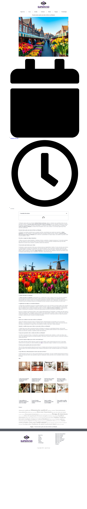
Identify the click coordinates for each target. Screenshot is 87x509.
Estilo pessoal (37, 417)
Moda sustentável (52, 419)
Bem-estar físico (54, 412)
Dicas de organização (30, 416)
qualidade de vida (50, 420)
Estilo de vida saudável (29, 417)
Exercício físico (42, 417)
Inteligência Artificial (36, 419)
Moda (49, 11)
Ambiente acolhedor (51, 410)
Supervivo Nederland (59, 438)
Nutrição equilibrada (60, 419)
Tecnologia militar (27, 424)
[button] (66, 213)
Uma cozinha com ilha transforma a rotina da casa (62, 401)
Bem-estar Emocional (44, 412)
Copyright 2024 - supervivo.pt (43, 447)
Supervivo (22, 11)
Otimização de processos (41, 420)
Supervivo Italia (58, 437)
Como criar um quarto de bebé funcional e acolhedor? (24, 380)
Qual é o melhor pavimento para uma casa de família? (48, 401)
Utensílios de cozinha (60, 424)
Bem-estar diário (34, 412)
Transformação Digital (50, 424)
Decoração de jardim (42, 414)
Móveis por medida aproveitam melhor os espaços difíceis (61, 380)
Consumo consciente (22, 414)
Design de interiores (60, 414)
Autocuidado (22, 412)
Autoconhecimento (60, 410)
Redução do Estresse (58, 420)
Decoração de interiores (32, 414)
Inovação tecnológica (25, 419)
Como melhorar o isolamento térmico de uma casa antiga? (23, 401)
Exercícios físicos (50, 417)
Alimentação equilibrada (24, 410)
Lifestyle (43, 11)
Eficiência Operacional (53, 415)
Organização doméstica (23, 420)
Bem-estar (27, 412)
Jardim (35, 11)
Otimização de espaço (32, 420)
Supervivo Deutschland (60, 433)
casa (41, 342)
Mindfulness (45, 419)
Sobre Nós (57, 442)
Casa (29, 11)
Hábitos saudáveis (60, 417)
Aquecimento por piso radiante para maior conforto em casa (36, 380)
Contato (57, 444)
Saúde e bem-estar (30, 422)
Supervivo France (59, 436)
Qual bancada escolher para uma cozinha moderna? (49, 380)
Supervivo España (59, 435)
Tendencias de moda (38, 424)
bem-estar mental (62, 412)
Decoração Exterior (49, 414)
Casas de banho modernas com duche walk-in (36, 401)
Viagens (56, 11)
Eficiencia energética (42, 416)
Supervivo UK (58, 441)
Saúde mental (41, 422)
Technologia (64, 11)
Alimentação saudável (39, 410)
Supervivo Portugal (59, 440)
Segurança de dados (58, 422)
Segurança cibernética (51, 422)
